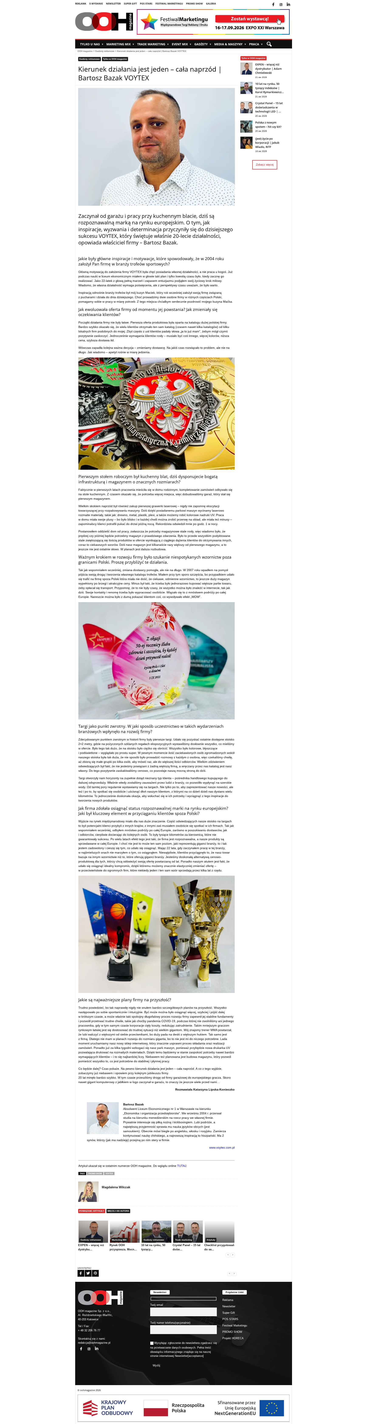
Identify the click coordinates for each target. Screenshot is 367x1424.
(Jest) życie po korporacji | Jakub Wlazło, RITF (267, 143)
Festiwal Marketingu (169, 3)
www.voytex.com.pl (222, 1147)
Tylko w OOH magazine (115, 59)
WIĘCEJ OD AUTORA (118, 1211)
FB (78, 1270)
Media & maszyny (230, 44)
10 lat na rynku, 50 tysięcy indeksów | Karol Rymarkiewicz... (269, 88)
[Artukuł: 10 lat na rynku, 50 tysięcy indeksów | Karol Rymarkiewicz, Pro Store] (246, 93)
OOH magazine (85, 51)
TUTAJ (181, 1165)
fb (276, 2)
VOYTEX (109, 1173)
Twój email (156, 1304)
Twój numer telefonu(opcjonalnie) (170, 1322)
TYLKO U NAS (91, 44)
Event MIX (181, 44)
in (94, 1346)
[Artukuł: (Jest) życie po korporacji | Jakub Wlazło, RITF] (246, 147)
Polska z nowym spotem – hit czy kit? (268, 125)
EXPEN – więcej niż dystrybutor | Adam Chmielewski (268, 68)
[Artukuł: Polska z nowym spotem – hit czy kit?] (246, 131)
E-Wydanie (96, 3)
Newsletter (113, 3)
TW (85, 1270)
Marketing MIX (120, 44)
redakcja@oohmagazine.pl (94, 1342)
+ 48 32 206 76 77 (89, 1330)
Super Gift (130, 3)
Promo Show (95, 1173)
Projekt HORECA (233, 1338)
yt (291, 2)
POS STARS (146, 3)
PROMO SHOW (194, 3)
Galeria (211, 3)
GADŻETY (202, 44)
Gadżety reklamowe (104, 51)
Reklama (80, 3)
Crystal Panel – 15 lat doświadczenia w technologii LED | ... (269, 107)
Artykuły (211, 1240)
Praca (256, 44)
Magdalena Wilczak (116, 1187)
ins (284, 2)
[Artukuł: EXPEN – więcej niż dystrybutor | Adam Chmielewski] (246, 73)
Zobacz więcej (265, 164)
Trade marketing (153, 44)
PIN (93, 1270)
